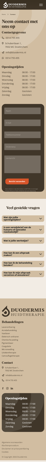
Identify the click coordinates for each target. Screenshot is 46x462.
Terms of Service (19, 191)
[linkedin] (12, 388)
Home (4, 14)
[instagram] (7, 388)
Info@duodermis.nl (16, 52)
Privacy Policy (9, 191)
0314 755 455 (12, 37)
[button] (23, 218)
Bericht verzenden (17, 181)
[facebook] (3, 388)
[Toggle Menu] (41, 5)
